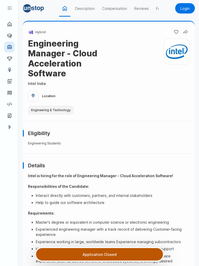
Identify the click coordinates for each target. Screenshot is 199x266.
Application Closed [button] (100, 254)
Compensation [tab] (114, 8)
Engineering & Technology (51, 110)
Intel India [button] (37, 83)
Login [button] (185, 8)
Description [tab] (85, 8)
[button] (41, 8)
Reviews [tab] (141, 8)
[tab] (64, 8)
